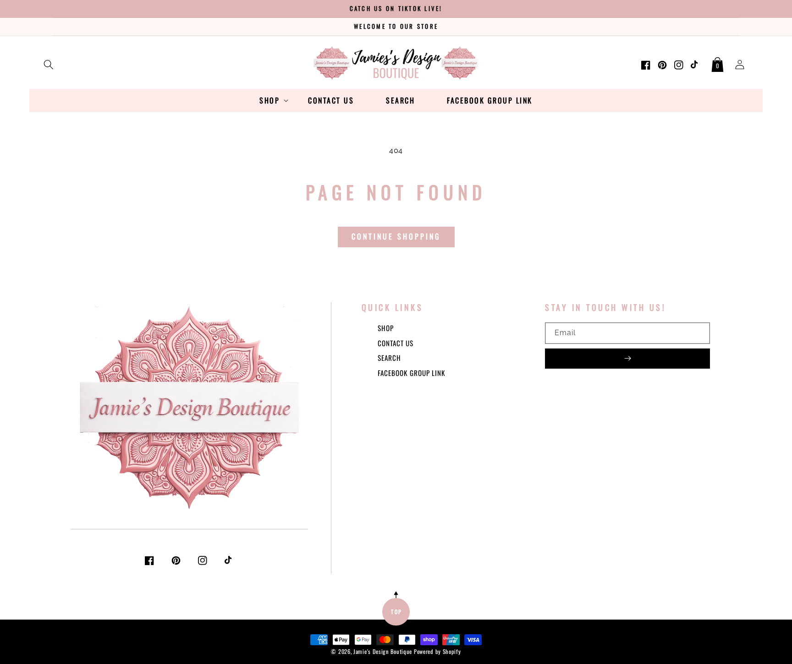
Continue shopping (396, 236)
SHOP (386, 328)
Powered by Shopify (437, 651)
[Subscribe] (627, 358)
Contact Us (395, 343)
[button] (48, 63)
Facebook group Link (412, 373)
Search (389, 358)
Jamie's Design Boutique (382, 651)
